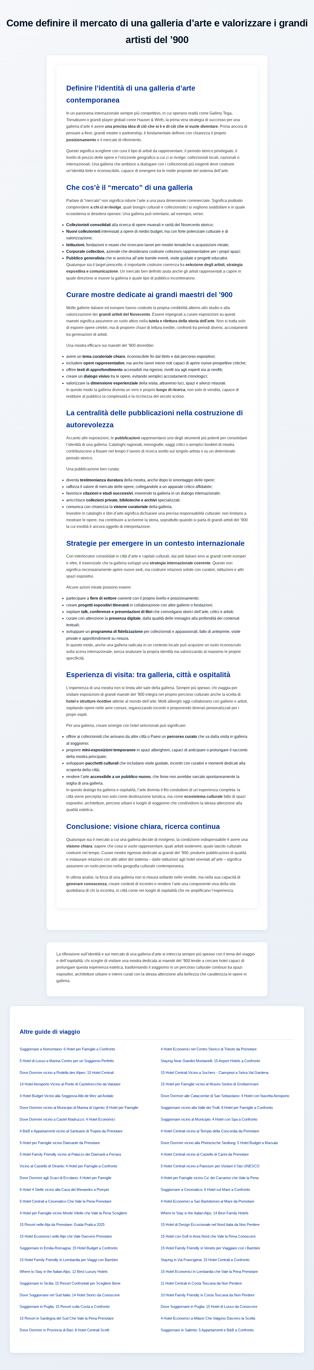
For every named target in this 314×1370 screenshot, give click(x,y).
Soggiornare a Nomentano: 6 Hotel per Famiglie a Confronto (67, 1049)
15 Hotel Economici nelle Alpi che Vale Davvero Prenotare (66, 1236)
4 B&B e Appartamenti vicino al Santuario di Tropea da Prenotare (71, 1131)
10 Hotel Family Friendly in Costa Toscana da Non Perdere (207, 1295)
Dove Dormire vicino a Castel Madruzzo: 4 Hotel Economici (67, 1119)
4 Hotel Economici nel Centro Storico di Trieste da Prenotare (209, 1049)
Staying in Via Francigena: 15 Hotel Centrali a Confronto (205, 1260)
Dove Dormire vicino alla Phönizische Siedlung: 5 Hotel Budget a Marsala (219, 1143)
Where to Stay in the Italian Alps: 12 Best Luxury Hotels (64, 1271)
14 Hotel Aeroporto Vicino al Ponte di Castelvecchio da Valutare (70, 1084)
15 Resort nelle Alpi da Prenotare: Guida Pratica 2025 (62, 1224)
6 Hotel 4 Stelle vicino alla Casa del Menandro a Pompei (64, 1189)
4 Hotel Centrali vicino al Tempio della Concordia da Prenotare (210, 1131)
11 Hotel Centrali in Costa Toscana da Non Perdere (201, 1283)
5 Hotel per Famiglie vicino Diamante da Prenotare (60, 1143)
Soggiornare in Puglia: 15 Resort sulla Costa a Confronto (65, 1306)
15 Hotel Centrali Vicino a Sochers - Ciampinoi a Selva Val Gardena (214, 1072)
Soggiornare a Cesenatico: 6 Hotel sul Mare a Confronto (205, 1189)
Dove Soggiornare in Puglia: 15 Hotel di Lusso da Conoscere (209, 1306)
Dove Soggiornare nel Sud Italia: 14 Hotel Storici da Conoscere (70, 1295)
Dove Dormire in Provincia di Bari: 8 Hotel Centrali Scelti (64, 1330)
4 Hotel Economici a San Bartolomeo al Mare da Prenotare (207, 1201)
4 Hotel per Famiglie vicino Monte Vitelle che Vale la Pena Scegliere (73, 1213)
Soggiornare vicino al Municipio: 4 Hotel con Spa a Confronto (209, 1119)
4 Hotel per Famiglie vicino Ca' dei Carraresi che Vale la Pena (210, 1178)
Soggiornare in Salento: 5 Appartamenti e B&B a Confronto (207, 1330)
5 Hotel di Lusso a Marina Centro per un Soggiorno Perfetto (67, 1061)
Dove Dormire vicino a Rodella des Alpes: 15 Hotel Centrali (67, 1072)
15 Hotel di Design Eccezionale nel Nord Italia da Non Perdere (210, 1224)
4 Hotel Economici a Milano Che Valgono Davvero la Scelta (208, 1318)
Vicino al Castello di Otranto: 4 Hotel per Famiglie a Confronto (68, 1166)
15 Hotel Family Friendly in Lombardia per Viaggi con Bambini (69, 1260)
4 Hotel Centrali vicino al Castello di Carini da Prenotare (205, 1154)
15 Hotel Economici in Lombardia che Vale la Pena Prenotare (209, 1271)
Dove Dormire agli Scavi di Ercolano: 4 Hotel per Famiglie (65, 1178)
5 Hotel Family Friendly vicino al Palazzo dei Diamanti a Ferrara (70, 1154)
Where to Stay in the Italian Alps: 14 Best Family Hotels (205, 1213)
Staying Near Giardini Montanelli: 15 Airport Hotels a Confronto (210, 1061)
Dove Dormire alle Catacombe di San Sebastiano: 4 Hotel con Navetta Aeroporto (225, 1096)
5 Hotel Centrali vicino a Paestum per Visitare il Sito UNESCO (210, 1166)
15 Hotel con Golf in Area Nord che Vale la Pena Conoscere (208, 1236)
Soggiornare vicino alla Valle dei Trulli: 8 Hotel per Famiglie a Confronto (217, 1107)
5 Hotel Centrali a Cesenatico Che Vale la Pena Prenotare (65, 1201)
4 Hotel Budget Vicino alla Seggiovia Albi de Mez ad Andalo (66, 1096)
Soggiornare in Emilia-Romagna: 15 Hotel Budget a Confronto (69, 1248)
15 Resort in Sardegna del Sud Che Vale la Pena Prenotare (67, 1318)
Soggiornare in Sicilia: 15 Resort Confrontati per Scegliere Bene (70, 1283)
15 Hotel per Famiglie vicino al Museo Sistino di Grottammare (210, 1084)
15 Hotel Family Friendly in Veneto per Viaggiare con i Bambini (210, 1248)
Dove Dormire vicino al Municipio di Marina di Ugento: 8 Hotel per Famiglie (79, 1107)
